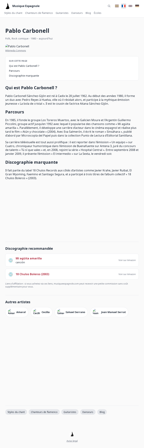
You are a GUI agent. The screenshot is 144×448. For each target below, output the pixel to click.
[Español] (116, 6)
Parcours (14, 70)
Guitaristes (62, 13)
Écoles (97, 13)
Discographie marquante (24, 75)
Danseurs (77, 13)
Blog (88, 13)
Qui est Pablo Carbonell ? (24, 65)
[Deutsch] (137, 6)
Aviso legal (72, 440)
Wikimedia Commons (15, 50)
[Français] (123, 6)
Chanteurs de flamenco (39, 13)
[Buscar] (109, 6)
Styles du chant (13, 13)
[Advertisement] (72, 210)
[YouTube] (72, 434)
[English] (130, 6)
